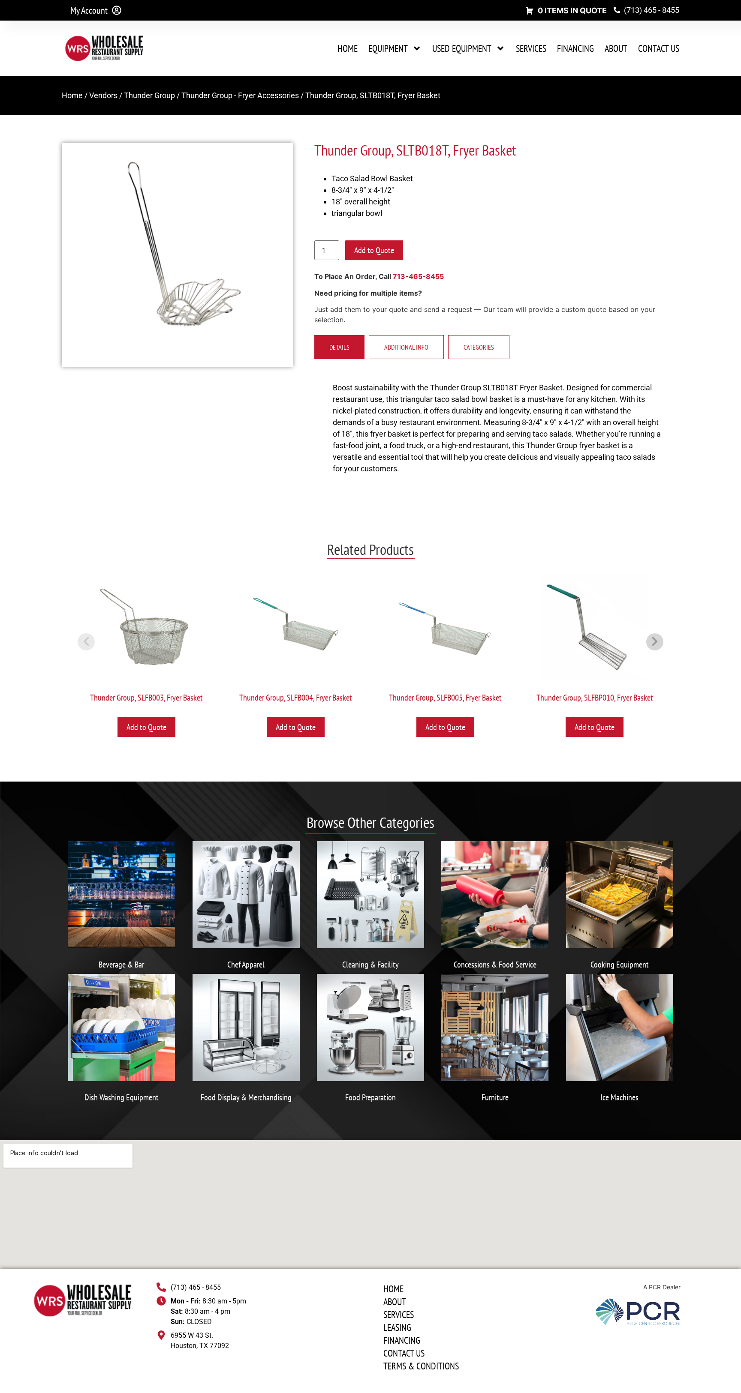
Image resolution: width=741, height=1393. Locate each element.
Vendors (103, 95)
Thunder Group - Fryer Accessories (240, 95)
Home (347, 48)
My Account (89, 10)
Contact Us (658, 48)
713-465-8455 (418, 276)
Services (531, 48)
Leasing (397, 1327)
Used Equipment (461, 48)
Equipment (388, 48)
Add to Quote (374, 250)
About (616, 48)
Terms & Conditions (421, 1366)
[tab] (339, 347)
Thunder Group (149, 95)
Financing (575, 48)
